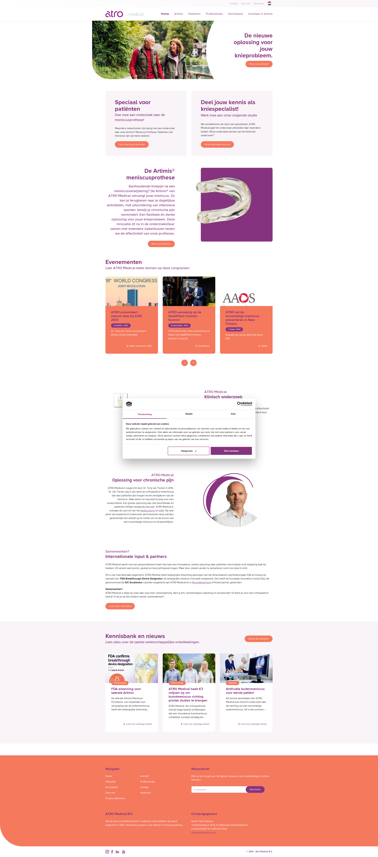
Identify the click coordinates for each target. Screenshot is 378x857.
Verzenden (255, 789)
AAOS (264, 346)
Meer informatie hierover (217, 144)
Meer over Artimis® (259, 64)
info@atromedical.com (203, 832)
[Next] (193, 363)
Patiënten (194, 13)
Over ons (245, 3)
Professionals (214, 13)
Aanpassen (187, 451)
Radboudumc (148, 511)
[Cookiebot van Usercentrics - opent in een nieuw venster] (239, 404)
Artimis (178, 13)
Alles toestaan (231, 451)
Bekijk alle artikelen (259, 639)
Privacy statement (115, 798)
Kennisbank (235, 13)
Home (165, 13)
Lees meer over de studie (132, 144)
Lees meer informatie (120, 606)
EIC (263, 579)
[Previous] (184, 363)
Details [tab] (189, 413)
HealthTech (204, 346)
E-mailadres (200, 790)
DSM (161, 511)
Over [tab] (233, 413)
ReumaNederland (201, 582)
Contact (234, 3)
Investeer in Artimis (260, 13)
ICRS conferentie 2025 (140, 346)
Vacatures (259, 3)
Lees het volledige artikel (139, 724)
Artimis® (144, 776)
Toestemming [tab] (145, 414)
